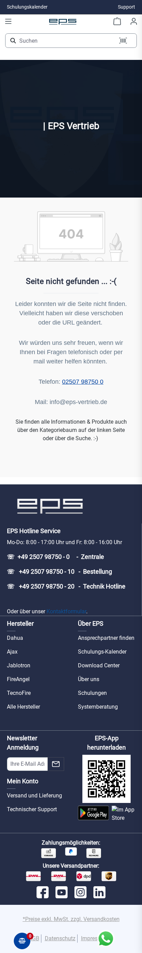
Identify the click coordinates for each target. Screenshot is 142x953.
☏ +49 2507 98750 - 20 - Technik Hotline (66, 586)
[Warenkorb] (117, 21)
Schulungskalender (27, 7)
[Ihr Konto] (133, 21)
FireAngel (18, 679)
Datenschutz (60, 938)
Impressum (94, 938)
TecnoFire (19, 693)
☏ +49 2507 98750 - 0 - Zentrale (55, 556)
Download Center (99, 665)
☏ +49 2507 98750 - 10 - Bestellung (59, 571)
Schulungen (92, 693)
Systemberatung (98, 706)
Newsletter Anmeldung (23, 742)
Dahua (15, 638)
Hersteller (20, 623)
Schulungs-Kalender (102, 651)
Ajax (12, 651)
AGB (34, 938)
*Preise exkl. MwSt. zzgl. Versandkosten (71, 919)
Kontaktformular (66, 611)
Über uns (88, 679)
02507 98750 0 (82, 381)
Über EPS (90, 623)
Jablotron (18, 665)
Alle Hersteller (23, 706)
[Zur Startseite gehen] (63, 21)
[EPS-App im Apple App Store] (123, 814)
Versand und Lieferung (34, 795)
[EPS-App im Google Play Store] (93, 814)
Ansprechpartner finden (106, 638)
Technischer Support (32, 809)
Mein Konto (22, 781)
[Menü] (8, 21)
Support (126, 7)
